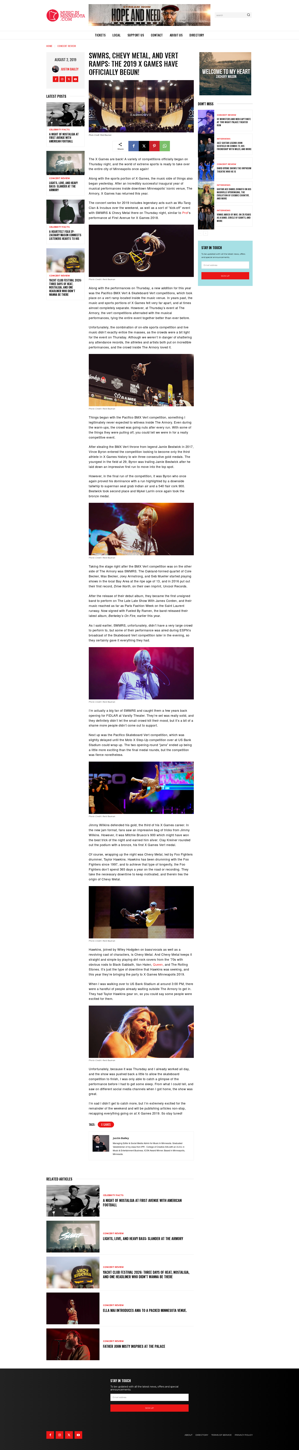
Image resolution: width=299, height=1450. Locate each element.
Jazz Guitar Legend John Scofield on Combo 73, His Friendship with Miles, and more (234, 146)
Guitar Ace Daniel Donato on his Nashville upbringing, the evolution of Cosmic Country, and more (234, 193)
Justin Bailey (70, 69)
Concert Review (66, 46)
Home (49, 46)
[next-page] (205, 233)
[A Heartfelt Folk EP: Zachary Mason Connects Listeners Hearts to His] (65, 211)
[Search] (248, 15)
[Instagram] (62, 79)
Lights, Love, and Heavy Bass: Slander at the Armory (63, 186)
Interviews (223, 139)
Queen (158, 964)
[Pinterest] (154, 146)
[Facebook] (55, 79)
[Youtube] (75, 79)
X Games (106, 1124)
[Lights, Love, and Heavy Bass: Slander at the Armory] (65, 162)
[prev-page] (200, 233)
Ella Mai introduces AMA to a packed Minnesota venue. (145, 1310)
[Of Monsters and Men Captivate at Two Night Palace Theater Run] (206, 120)
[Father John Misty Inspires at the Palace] (72, 1344)
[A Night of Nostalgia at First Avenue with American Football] (65, 113)
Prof (185, 212)
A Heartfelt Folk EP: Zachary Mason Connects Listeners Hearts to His (65, 235)
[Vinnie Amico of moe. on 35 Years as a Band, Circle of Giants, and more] (206, 216)
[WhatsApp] (165, 146)
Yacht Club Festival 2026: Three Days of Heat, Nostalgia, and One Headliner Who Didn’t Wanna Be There (65, 287)
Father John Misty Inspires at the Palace (134, 1346)
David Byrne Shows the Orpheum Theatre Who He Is (234, 169)
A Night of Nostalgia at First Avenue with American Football (64, 137)
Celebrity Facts (59, 130)
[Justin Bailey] (56, 69)
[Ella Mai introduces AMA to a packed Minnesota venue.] (72, 1308)
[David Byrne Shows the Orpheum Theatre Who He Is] (206, 168)
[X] (69, 79)
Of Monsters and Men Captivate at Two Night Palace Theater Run (234, 122)
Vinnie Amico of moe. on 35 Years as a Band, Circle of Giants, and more (234, 217)
